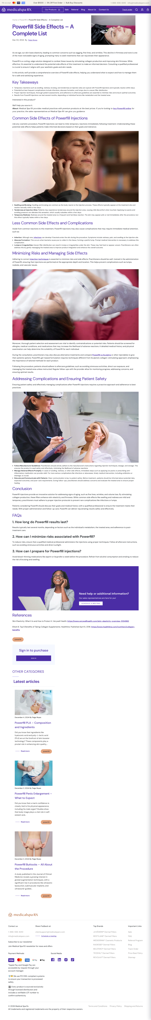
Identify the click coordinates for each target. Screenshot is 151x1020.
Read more (25, 751)
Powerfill (23, 20)
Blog (83, 9)
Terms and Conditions (97, 1006)
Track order (127, 9)
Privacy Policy (116, 1006)
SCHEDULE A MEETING (43, 105)
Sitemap (131, 957)
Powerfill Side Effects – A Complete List (46, 20)
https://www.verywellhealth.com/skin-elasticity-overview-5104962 (98, 621)
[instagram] (66, 960)
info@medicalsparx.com (138, 3)
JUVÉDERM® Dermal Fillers (104, 932)
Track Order (133, 949)
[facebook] (59, 960)
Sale (67, 9)
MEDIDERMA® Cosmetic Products (107, 940)
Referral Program (135, 940)
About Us (92, 9)
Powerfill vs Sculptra (101, 355)
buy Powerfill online (122, 108)
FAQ (130, 936)
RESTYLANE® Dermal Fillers (105, 936)
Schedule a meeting (48, 936)
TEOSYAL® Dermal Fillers (103, 953)
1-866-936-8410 (118, 3)
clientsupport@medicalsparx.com (50, 932)
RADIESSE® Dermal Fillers (104, 944)
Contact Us (104, 9)
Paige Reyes (32, 40)
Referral (74, 9)
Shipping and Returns (133, 1006)
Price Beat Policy (135, 953)
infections (37, 237)
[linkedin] (53, 960)
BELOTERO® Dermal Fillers (104, 949)
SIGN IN (33, 658)
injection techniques (39, 259)
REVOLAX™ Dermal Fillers (104, 957)
